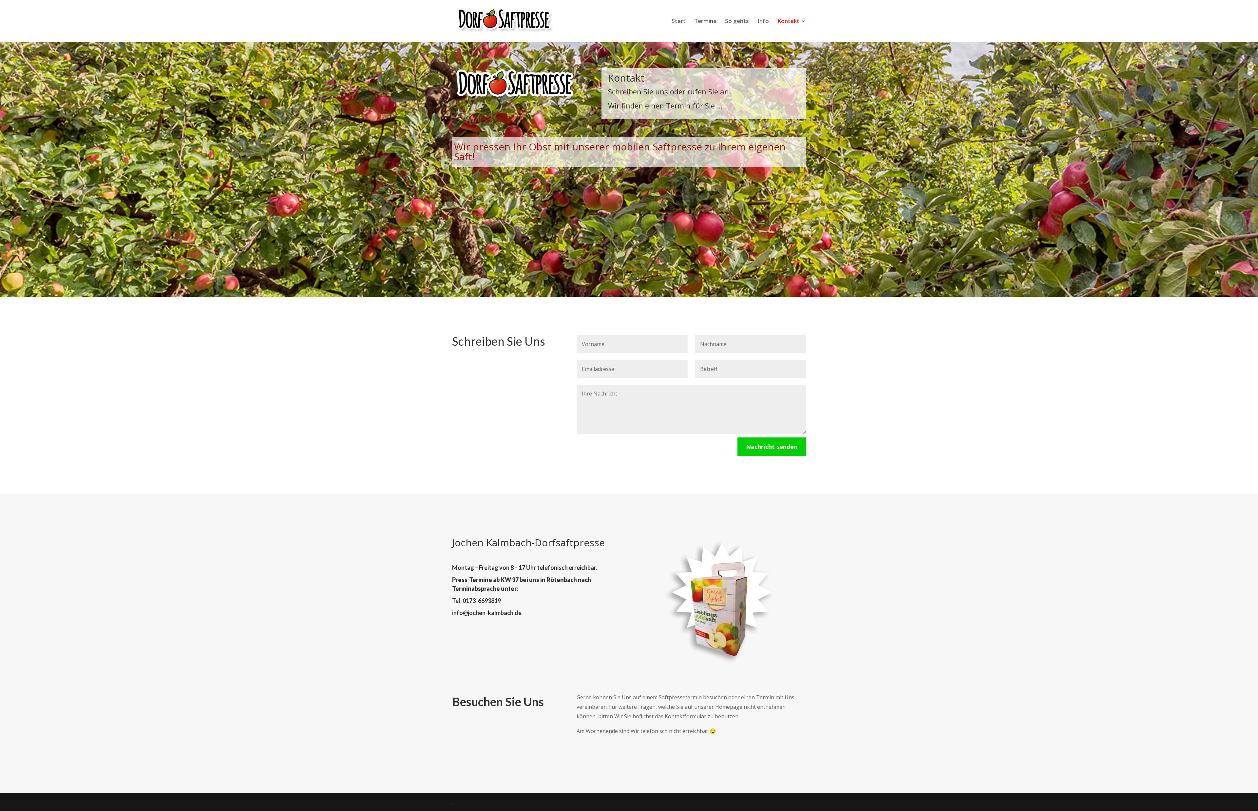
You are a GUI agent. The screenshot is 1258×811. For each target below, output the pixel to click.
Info (763, 22)
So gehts (737, 22)
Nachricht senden (771, 447)
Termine (705, 22)
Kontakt (788, 22)
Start (679, 22)
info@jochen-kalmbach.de (487, 612)
